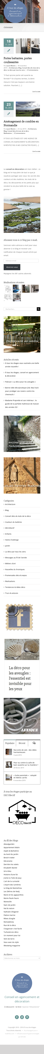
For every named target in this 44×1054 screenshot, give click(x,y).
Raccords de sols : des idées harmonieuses (25, 751)
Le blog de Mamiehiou (13, 888)
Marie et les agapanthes (13, 895)
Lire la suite (36, 92)
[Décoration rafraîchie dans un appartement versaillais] (17, 288)
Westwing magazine (12, 945)
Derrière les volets (11, 864)
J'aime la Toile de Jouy (12, 878)
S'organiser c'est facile (13, 928)
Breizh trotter (9, 857)
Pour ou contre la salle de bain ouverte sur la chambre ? (26, 763)
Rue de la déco (10, 925)
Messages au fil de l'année (16, 557)
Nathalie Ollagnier (11, 912)
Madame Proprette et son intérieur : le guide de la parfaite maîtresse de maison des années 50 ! (22, 403)
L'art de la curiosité (11, 881)
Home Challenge (12, 540)
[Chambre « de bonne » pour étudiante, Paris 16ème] (8, 288)
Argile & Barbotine (11, 851)
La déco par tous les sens (16, 70)
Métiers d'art (10, 563)
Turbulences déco (11, 932)
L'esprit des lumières (12, 885)
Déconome (8, 861)
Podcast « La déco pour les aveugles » (20, 382)
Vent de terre (9, 939)
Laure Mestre (11, 66)
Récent (22, 743)
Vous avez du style (11, 942)
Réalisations (8, 133)
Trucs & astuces (11, 593)
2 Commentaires (32, 70)
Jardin (7, 546)
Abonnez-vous (12, 267)
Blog (19, 68)
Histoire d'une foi (11, 874)
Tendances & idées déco (15, 587)
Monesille (8, 901)
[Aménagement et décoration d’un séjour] (8, 297)
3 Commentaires (19, 133)
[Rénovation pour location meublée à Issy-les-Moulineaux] (17, 297)
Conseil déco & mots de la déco (18, 131)
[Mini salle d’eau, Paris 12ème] (26, 288)
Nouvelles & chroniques (15, 569)
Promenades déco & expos (16, 575)
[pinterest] (27, 1017)
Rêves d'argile (9, 918)
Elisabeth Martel (10, 868)
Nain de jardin (10, 905)
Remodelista (9, 922)
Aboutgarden (9, 844)
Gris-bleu (7, 871)
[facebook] (17, 1017)
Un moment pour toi (12, 935)
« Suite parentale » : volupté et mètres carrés (25, 776)
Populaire (9, 743)
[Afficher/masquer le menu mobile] (39, 1)
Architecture (13, 68)
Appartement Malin (12, 847)
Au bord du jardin (11, 854)
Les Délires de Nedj (12, 891)
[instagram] (22, 1017)
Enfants (8, 534)
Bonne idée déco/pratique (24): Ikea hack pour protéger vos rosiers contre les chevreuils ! (21, 391)
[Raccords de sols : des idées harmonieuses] (9, 750)
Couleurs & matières (13, 522)
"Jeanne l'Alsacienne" (31, 1007)
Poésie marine (9, 915)
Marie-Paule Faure (11, 898)
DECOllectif (9, 528)
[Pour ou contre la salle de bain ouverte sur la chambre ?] (9, 763)
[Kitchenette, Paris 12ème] (34, 288)
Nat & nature (9, 908)
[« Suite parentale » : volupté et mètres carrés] (9, 776)
